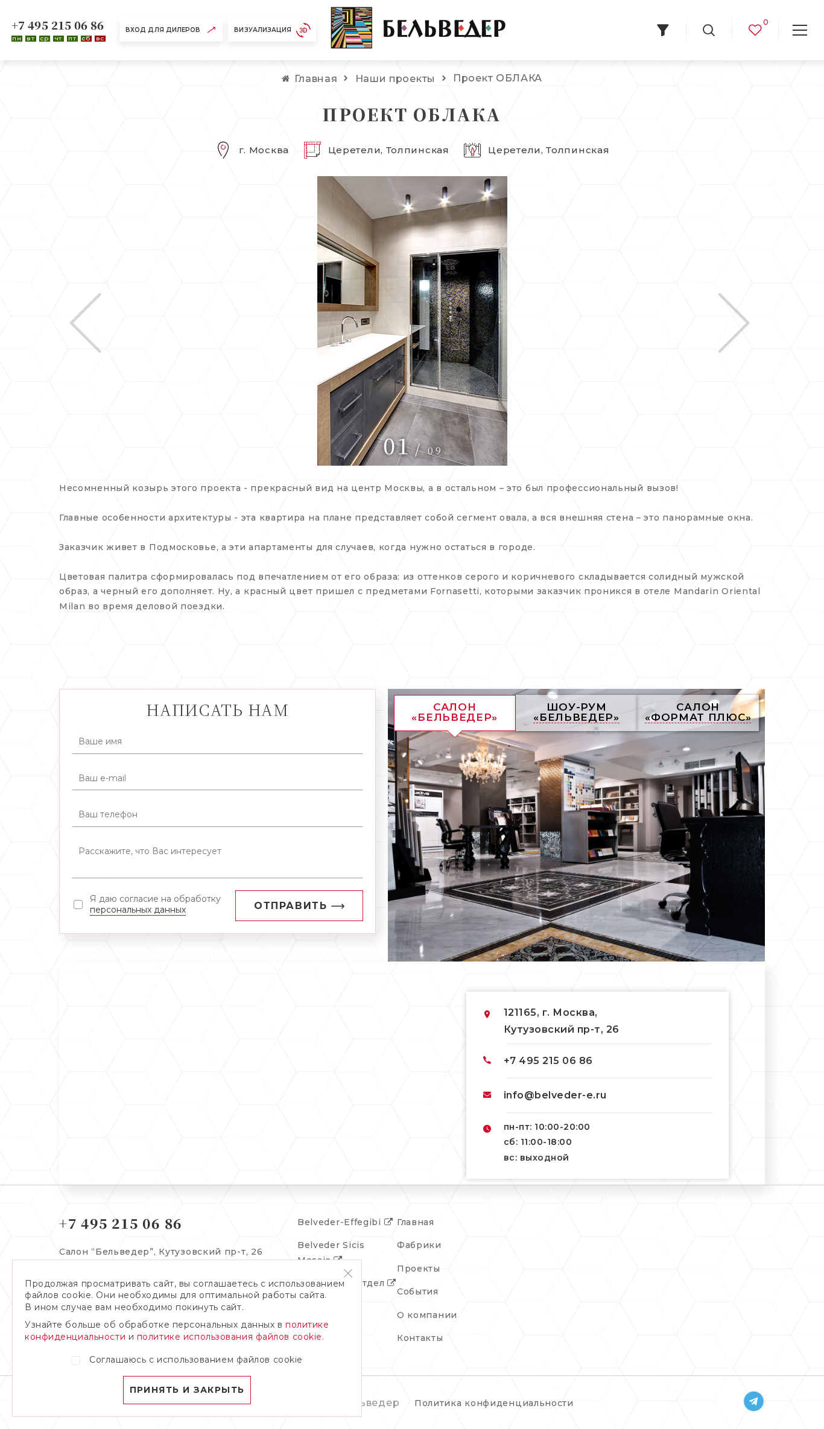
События (418, 1291)
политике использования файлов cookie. (231, 1336)
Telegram (754, 1401)
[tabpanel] (412, 321)
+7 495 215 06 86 (57, 24)
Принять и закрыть (187, 1389)
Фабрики (419, 1245)
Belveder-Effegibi (340, 1222)
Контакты (420, 1337)
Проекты (418, 1268)
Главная (415, 1222)
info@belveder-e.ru (555, 1095)
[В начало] (418, 30)
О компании (427, 1315)
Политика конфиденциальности (494, 1403)
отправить (290, 905)
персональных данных (138, 909)
